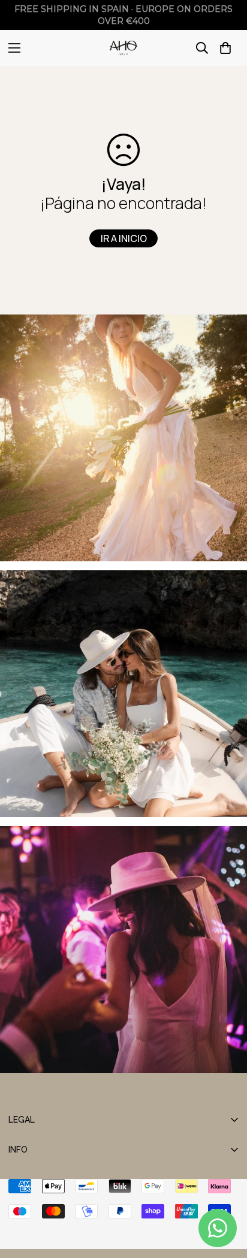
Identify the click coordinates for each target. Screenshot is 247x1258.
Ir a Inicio (124, 238)
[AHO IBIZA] (123, 48)
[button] (225, 48)
